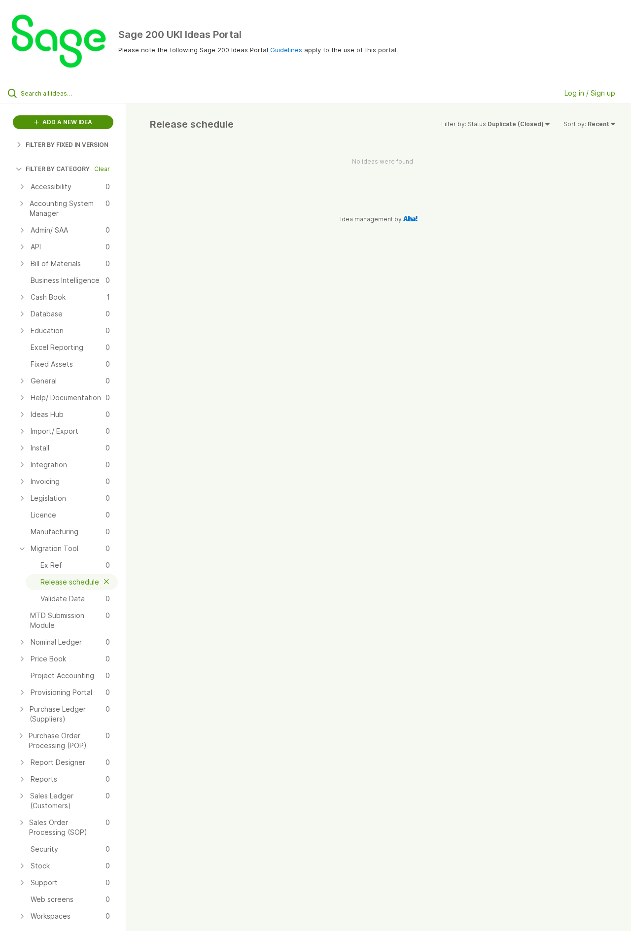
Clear (102, 168)
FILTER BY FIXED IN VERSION (67, 144)
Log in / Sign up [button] (589, 93)
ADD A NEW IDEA (66, 122)
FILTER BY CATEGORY (58, 168)
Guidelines (286, 50)
